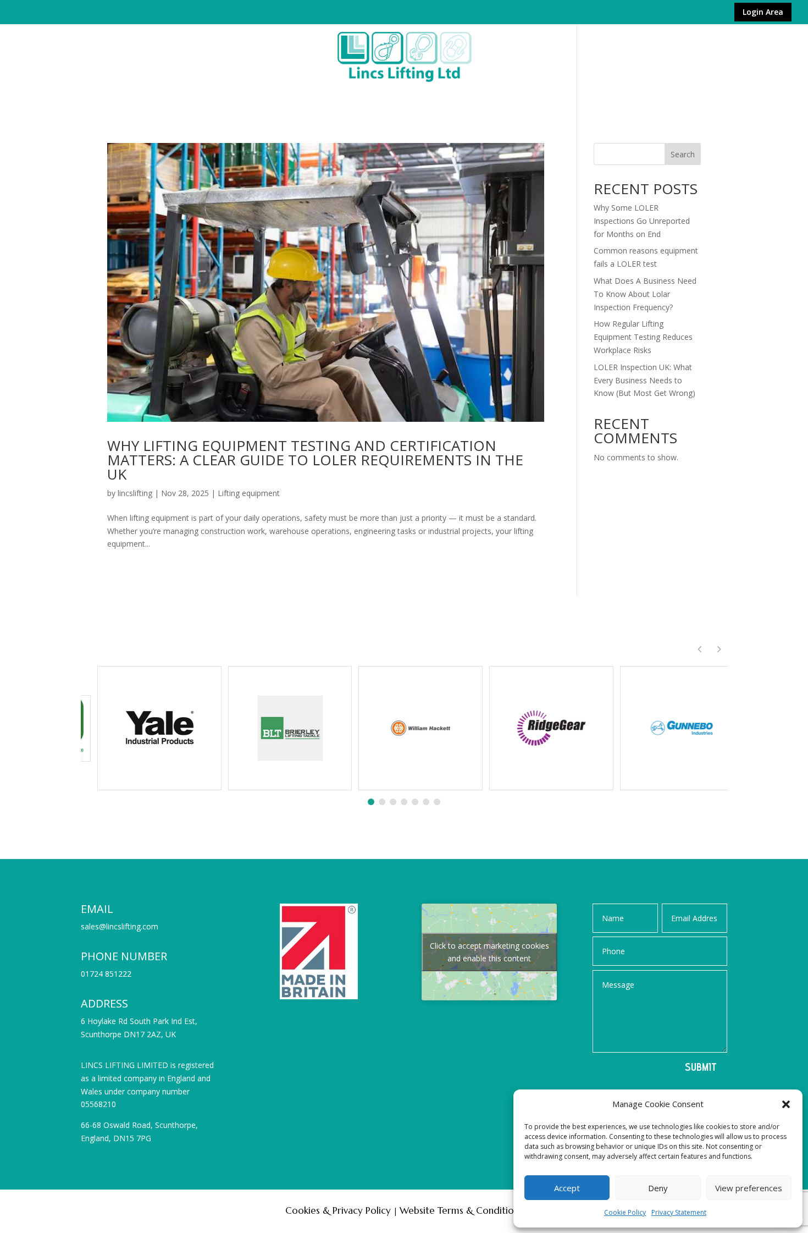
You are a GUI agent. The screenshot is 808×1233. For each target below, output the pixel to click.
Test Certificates (564, 96)
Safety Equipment (476, 96)
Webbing (322, 96)
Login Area (763, 12)
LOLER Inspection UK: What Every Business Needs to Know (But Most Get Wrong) (644, 380)
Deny (658, 1187)
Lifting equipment (249, 493)
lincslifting (135, 493)
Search (683, 154)
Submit (701, 1067)
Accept (567, 1187)
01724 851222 (106, 973)
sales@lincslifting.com (119, 926)
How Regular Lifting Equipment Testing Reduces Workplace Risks (643, 336)
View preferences (748, 1187)
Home (131, 96)
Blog (677, 96)
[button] (786, 1104)
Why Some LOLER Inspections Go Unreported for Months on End (642, 220)
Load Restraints (389, 96)
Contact (633, 96)
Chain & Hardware (195, 96)
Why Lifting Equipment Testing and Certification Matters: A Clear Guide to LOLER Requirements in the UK (315, 460)
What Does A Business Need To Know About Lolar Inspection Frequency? (645, 294)
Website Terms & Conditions (461, 1210)
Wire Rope (269, 96)
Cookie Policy (625, 1212)
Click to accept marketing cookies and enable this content (489, 952)
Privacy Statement (678, 1212)
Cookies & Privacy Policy (338, 1210)
